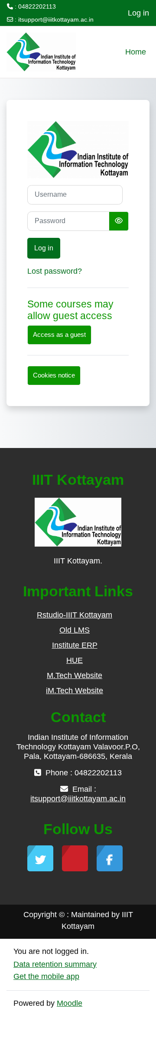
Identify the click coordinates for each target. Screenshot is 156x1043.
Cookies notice (54, 375)
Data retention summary (55, 964)
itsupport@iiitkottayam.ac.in (56, 19)
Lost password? (54, 271)
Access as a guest (59, 334)
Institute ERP (75, 645)
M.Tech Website (74, 675)
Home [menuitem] (135, 52)
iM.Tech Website (74, 690)
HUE (74, 660)
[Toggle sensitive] (119, 221)
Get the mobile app (46, 976)
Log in (138, 13)
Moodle (69, 1003)
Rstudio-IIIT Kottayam (74, 615)
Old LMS (74, 630)
